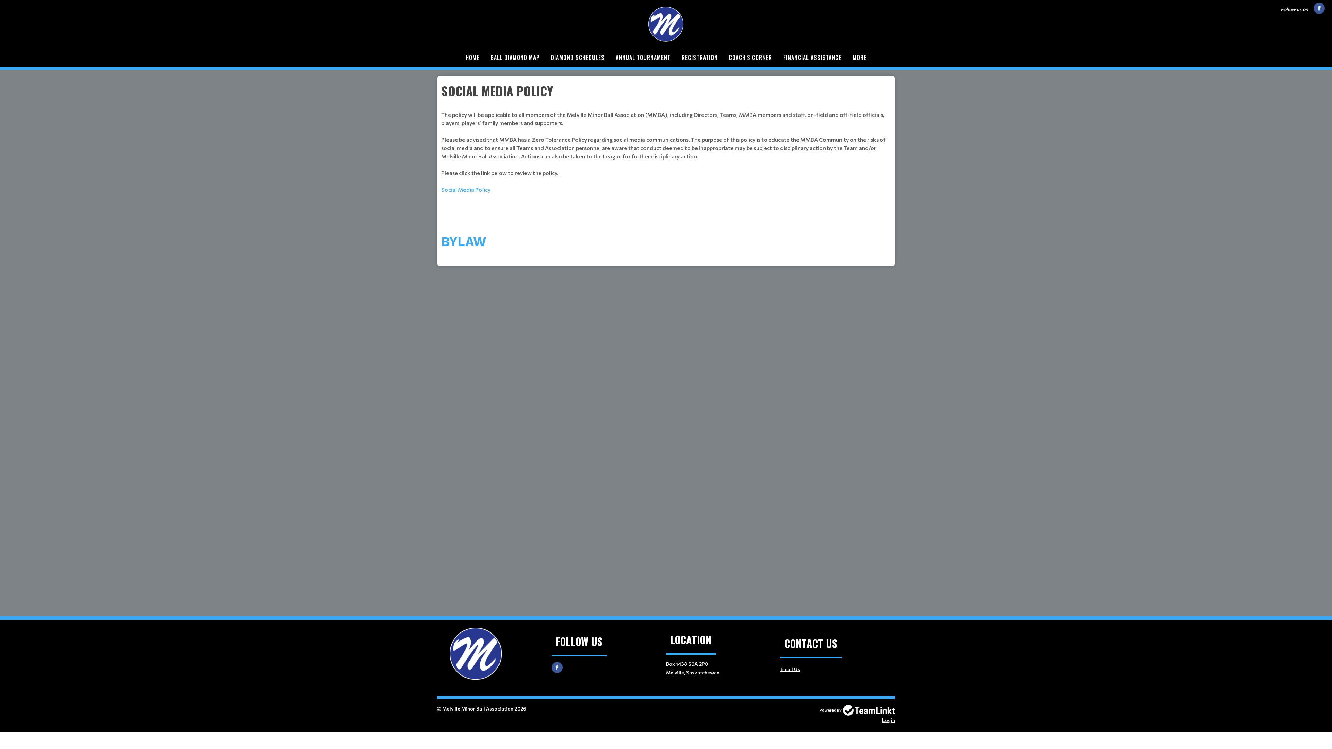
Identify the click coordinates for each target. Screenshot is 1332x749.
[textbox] (666, 137)
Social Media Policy (465, 189)
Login (888, 720)
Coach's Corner (750, 57)
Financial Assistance (812, 57)
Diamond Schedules (578, 57)
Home (472, 57)
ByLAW (463, 241)
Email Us (790, 669)
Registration (700, 57)
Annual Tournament (643, 57)
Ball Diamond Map (515, 57)
